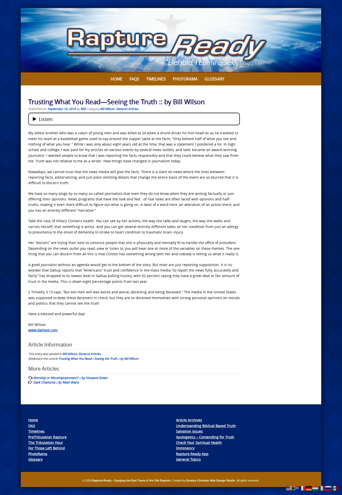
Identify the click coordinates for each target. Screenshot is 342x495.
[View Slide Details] (171, 40)
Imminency (185, 448)
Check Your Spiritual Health (199, 442)
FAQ (31, 425)
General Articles (127, 109)
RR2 (83, 109)
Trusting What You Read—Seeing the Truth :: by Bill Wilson (98, 358)
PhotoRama (37, 453)
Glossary (214, 79)
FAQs (134, 79)
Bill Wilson (107, 109)
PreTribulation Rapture (47, 437)
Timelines (156, 79)
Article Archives (189, 420)
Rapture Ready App (192, 453)
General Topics (188, 459)
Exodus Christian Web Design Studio (210, 480)
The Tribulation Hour (45, 442)
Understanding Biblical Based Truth (206, 425)
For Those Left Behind (46, 448)
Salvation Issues (189, 431)
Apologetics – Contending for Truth (205, 437)
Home (116, 79)
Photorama (185, 79)
